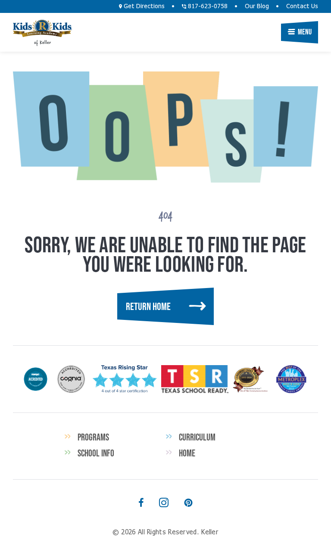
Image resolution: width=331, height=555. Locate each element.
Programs (93, 437)
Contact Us (302, 6)
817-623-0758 (207, 6)
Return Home (148, 306)
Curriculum (197, 437)
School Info (96, 453)
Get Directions (143, 6)
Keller (42, 28)
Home (187, 453)
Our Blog (257, 6)
